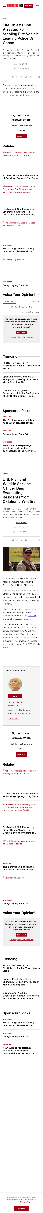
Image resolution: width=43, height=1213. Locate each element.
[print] (39, 77)
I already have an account (21, 337)
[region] (21, 307)
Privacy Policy (25, 1202)
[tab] (9, 302)
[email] (30, 77)
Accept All (21, 1208)
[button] (4, 6)
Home (5, 19)
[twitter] (21, 77)
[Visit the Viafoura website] (34, 312)
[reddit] (26, 77)
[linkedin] (17, 77)
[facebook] (13, 77)
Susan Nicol (21, 522)
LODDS (5, 473)
